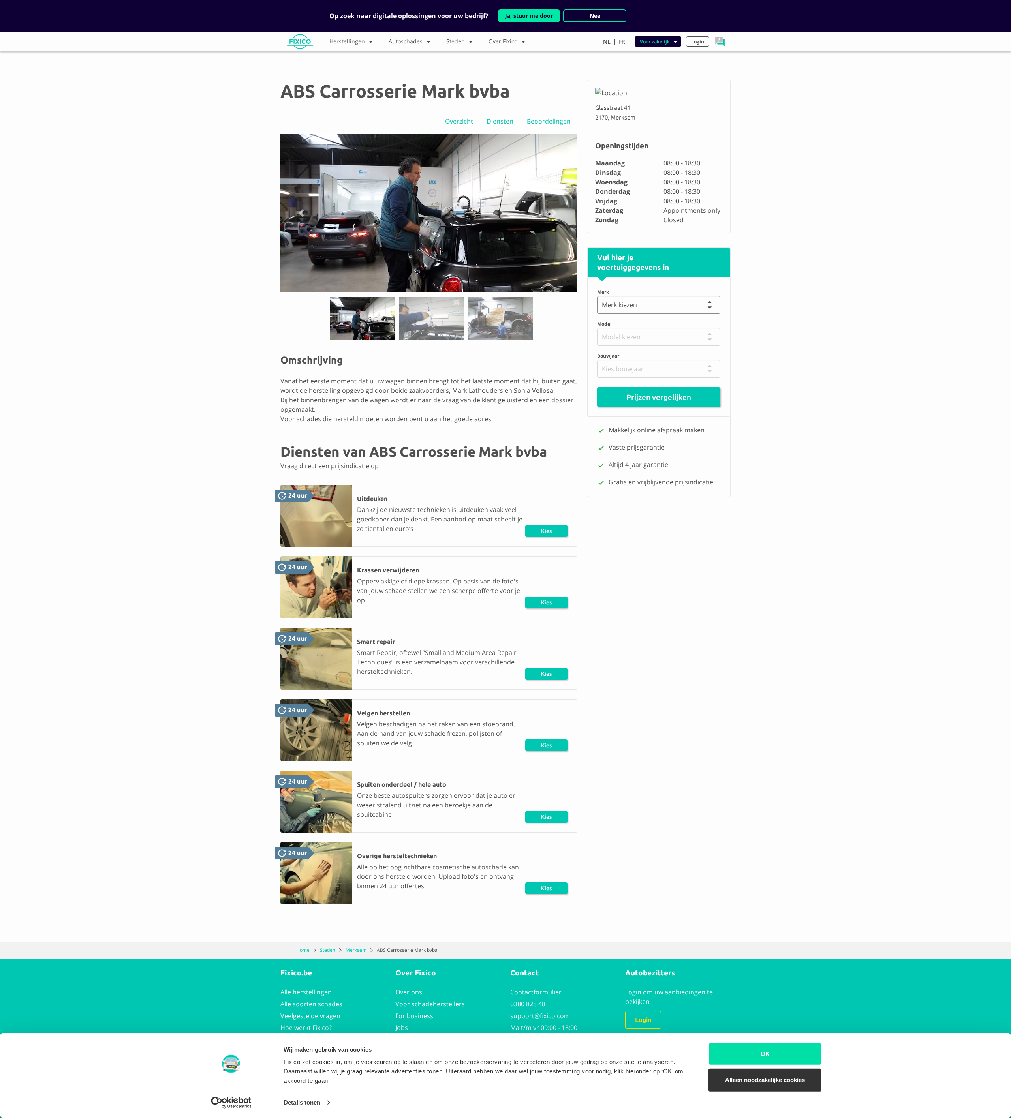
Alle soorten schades (311, 1004)
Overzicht (459, 121)
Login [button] (697, 41)
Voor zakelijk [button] (655, 41)
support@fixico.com (540, 1015)
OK (765, 1053)
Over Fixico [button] (503, 41)
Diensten (500, 121)
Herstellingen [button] (347, 41)
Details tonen (302, 1102)
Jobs (401, 1027)
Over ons (408, 992)
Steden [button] (455, 41)
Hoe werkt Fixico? (306, 1027)
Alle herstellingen (306, 992)
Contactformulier (536, 992)
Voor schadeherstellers (430, 1004)
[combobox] (603, 304)
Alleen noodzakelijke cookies (765, 1079)
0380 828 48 (527, 1004)
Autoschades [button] (406, 41)
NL (607, 41)
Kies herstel (546, 532)
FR (622, 41)
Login (643, 1019)
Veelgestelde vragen (310, 1015)
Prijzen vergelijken (658, 397)
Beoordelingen (549, 121)
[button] (720, 41)
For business (414, 1015)
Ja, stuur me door (529, 15)
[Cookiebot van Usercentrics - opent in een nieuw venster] (231, 1103)
